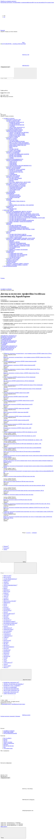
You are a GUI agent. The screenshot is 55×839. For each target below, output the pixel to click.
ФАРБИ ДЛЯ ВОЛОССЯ (15, 128)
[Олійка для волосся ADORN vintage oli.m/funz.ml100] (28, 416)
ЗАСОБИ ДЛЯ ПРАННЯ (15, 225)
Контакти (30, 2)
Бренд (24, 561)
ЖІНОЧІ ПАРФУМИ (14, 194)
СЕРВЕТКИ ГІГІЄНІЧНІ (15, 188)
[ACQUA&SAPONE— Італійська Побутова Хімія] (8, 699)
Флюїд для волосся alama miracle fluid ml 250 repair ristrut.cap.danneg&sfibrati (21, 451)
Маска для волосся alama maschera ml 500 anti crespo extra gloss (18, 481)
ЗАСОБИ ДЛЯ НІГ (13, 149)
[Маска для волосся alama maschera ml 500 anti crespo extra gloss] (28, 476)
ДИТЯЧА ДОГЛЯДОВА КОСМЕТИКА (19, 132)
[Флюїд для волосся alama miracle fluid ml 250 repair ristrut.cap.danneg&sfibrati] (28, 447)
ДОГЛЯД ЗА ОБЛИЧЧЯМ (15, 170)
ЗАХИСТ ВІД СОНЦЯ (14, 150)
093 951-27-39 (25, 54)
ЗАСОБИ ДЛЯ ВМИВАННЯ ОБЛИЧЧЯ (19, 154)
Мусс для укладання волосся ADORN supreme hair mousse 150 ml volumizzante (22, 388)
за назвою (21, 301)
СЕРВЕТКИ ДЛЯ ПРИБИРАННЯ (17, 243)
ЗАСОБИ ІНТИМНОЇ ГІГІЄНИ (17, 141)
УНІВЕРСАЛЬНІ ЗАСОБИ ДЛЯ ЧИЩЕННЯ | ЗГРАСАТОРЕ (24, 214)
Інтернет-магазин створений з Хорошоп (10, 716)
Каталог (3, 2)
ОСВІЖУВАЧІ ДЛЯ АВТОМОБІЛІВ (18, 254)
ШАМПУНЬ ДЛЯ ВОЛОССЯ (16, 122)
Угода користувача (49, 2)
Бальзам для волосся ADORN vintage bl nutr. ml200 (15, 396)
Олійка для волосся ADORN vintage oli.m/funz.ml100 (16, 420)
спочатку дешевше (14, 301)
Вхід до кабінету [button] (7, 738)
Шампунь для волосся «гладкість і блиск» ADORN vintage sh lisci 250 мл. (21, 373)
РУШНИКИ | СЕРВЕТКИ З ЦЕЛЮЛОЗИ (19, 244)
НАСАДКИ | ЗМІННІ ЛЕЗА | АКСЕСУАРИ (20, 182)
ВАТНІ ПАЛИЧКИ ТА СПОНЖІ (17, 186)
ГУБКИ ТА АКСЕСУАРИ (15, 236)
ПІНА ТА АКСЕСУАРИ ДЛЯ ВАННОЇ (19, 142)
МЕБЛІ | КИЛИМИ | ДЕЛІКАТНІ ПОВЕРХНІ (20, 221)
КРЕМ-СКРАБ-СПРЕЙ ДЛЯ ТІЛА (17, 145)
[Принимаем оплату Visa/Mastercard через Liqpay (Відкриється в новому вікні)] (13, 704)
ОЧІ (10, 202)
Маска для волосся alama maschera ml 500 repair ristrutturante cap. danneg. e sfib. (22, 443)
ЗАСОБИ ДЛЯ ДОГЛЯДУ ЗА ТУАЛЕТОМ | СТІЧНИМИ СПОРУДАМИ (27, 217)
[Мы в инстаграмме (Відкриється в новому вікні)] (11, 13)
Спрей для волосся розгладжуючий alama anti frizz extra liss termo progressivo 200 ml (23, 490)
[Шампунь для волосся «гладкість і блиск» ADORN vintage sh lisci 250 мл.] (28, 369)
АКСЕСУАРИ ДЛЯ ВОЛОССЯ (17, 127)
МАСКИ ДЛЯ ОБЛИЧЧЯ (15, 156)
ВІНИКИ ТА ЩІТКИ (14, 242)
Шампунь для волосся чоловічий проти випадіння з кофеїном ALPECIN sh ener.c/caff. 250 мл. (26, 507)
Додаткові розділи (27, 679)
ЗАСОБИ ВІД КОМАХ (15, 257)
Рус (4, 17)
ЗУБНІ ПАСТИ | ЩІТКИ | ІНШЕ (17, 135)
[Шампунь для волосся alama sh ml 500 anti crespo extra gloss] (28, 494)
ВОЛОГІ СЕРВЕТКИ (14, 136)
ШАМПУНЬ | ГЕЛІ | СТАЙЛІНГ (17, 169)
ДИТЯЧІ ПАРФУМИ (14, 197)
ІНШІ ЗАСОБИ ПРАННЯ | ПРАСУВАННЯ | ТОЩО (22, 229)
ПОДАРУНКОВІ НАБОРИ (10, 266)
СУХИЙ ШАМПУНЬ (14, 123)
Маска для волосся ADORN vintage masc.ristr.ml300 (15, 412)
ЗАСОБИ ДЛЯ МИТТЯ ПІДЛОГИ (17, 219)
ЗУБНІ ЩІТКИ (13, 163)
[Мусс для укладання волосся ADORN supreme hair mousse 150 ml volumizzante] (28, 385)
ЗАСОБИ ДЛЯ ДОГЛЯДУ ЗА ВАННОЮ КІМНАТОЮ (22, 216)
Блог (44, 2)
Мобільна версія (26, 715)
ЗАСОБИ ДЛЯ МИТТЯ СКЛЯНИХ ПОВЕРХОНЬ (21, 220)
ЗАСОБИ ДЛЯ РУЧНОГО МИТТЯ (17, 234)
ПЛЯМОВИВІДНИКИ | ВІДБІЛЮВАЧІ (19, 228)
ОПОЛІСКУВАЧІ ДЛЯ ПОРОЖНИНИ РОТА (20, 165)
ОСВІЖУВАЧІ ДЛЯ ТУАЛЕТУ (16, 256)
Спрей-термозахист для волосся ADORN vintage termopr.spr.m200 (19, 365)
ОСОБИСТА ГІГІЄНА (9, 118)
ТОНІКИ (11, 158)
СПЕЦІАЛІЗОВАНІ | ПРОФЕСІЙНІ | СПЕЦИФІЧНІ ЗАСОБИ (24, 215)
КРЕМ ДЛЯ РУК (13, 146)
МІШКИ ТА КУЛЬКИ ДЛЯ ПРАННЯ (18, 249)
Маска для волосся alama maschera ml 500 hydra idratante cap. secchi (19, 435)
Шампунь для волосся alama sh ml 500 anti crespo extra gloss (17, 499)
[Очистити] (25, 568)
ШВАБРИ (11, 240)
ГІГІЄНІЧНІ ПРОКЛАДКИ (16, 187)
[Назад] (1, 351)
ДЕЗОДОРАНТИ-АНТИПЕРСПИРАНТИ (19, 144)
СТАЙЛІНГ (12, 126)
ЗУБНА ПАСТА (13, 161)
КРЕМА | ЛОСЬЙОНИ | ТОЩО (17, 133)
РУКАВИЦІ (12, 248)
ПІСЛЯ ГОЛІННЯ (13, 179)
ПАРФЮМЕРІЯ (13, 174)
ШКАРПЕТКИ (13, 208)
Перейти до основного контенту (8, 1)
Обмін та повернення (22, 2)
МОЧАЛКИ (12, 191)
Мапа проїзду (4, 826)
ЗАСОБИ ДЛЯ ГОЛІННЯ (15, 178)
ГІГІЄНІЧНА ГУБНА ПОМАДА (17, 201)
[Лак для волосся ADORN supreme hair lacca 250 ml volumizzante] (28, 377)
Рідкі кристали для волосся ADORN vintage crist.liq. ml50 (17, 428)
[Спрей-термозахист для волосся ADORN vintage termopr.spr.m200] (28, 361)
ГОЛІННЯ (11, 173)
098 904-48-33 (25, 65)
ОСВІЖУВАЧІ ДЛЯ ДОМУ (16, 253)
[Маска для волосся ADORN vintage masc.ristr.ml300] (28, 408)
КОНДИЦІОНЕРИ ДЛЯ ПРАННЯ (17, 226)
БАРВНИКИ (12, 230)
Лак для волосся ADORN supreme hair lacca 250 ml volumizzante (18, 380)
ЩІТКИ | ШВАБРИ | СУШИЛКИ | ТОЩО (19, 245)
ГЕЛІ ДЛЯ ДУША (13, 140)
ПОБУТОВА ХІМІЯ (8, 210)
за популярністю (4, 301)
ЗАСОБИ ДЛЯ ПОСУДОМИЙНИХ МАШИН (20, 235)
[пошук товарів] (25, 73)
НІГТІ (10, 203)
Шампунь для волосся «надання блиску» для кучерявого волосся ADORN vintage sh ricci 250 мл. (27, 357)
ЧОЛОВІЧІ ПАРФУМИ (15, 196)
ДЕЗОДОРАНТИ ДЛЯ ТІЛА (16, 172)
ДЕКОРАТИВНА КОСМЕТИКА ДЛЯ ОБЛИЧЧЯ (21, 205)
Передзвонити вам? (5, 66)
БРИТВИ (11, 180)
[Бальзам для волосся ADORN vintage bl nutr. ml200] (28, 392)
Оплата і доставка (12, 2)
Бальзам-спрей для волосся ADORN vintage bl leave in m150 (17, 404)
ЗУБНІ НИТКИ (13, 164)
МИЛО (11, 147)
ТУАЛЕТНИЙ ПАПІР (14, 189)
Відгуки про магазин (37, 2)
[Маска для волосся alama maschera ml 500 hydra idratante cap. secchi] (28, 432)
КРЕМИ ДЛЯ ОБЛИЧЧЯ (15, 155)
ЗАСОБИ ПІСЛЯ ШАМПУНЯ (16, 124)
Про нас (6, 2)
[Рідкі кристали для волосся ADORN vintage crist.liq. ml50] (28, 424)
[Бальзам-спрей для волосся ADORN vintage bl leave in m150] (28, 400)
